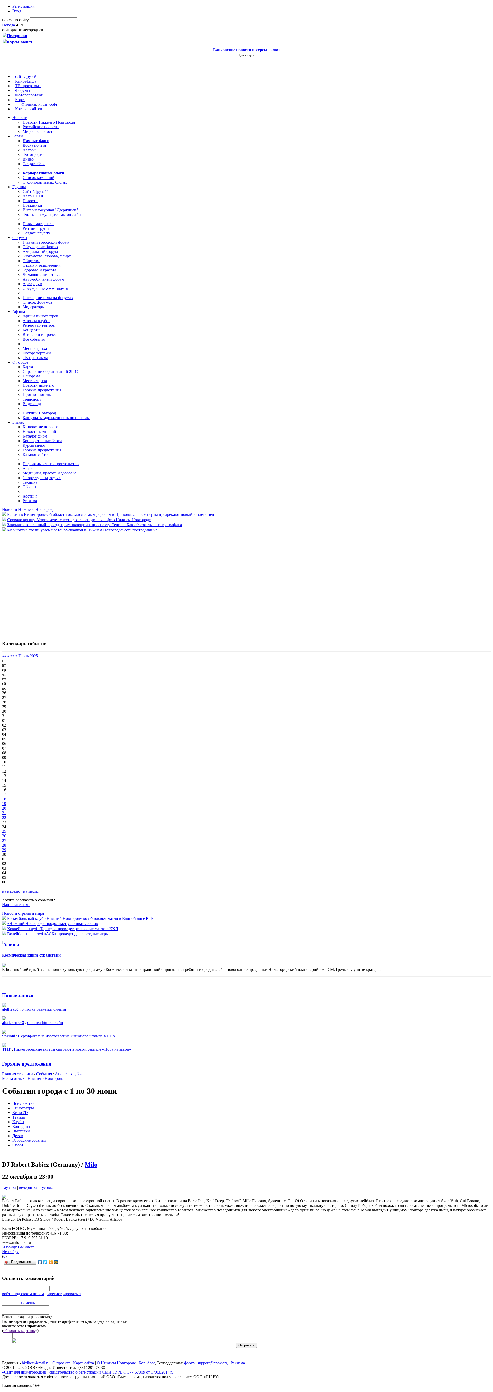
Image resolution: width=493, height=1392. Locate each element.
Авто (27, 468)
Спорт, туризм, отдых (42, 477)
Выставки (21, 1131)
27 (4, 840)
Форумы (22, 90)
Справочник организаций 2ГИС (51, 371)
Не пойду (10, 1251)
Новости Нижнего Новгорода (49, 122)
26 (4, 836)
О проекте (61, 1363)
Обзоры (29, 487)
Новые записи (17, 995)
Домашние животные (41, 274)
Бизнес (18, 422)
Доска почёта (34, 145)
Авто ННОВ (34, 196)
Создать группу (36, 233)
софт (53, 104)
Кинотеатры (23, 1108)
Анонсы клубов (36, 321)
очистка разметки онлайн (44, 1009)
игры (42, 104)
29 (4, 850)
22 (4, 817)
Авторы (29, 150)
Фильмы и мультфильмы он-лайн (52, 214)
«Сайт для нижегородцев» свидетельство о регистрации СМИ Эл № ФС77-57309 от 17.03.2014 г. (87, 1372)
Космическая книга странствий (31, 955)
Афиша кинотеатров (40, 316)
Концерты (31, 330)
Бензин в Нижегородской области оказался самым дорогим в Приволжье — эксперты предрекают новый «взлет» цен (110, 514)
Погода (8, 25)
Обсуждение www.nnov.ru (45, 288)
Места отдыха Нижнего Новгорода (33, 1078)
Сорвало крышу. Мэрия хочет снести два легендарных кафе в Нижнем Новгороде (79, 520)
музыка (9, 1187)
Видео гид (32, 404)
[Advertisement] (33, 583)
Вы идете (26, 1247)
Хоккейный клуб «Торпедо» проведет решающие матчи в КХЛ (62, 929)
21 (4, 813)
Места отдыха (35, 348)
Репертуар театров (39, 325)
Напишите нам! (16, 904)
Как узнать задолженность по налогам (56, 417)
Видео (28, 159)
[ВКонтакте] (40, 1262)
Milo (91, 1164)
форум (189, 1363)
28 (4, 845)
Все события (34, 339)
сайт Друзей (25, 76)
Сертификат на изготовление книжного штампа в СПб (66, 1036)
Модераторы (34, 307)
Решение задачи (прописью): (27, 1317)
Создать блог (34, 164)
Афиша (18, 311)
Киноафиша (25, 81)
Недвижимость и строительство (51, 464)
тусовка (47, 1187)
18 (4, 799)
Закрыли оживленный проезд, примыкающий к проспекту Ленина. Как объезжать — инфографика (94, 525)
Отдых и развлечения (41, 265)
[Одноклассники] (50, 1262)
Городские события (29, 1140)
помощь (28, 1303)
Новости (19, 117)
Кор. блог (147, 1363)
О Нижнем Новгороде (116, 1363)
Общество (31, 260)
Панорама (31, 376)
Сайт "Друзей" (36, 191)
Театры (18, 1117)
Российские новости (41, 127)
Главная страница (17, 1074)
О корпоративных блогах (45, 182)
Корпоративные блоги (42, 441)
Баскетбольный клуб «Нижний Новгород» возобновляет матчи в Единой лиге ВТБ (80, 918)
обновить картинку (20, 1330)
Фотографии (34, 154)
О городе (20, 362)
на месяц (31, 891)
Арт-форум (32, 284)
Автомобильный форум (43, 279)
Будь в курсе (246, 55)
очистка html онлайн (45, 1022)
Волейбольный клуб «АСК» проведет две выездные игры (58, 934)
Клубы (18, 1122)
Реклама (30, 501)
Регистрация (23, 6)
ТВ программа (28, 86)
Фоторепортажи (29, 95)
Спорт (17, 1145)
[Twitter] (45, 1262)
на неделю (11, 891)
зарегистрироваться (64, 1293)
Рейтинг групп (36, 228)
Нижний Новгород (39, 413)
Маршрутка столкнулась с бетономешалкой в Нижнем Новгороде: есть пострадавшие (82, 530)
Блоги (17, 136)
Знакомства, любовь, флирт (47, 256)
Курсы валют (34, 445)
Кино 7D (20, 1112)
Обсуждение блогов (40, 247)
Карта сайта (83, 1363)
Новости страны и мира (23, 913)
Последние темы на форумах (48, 297)
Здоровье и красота (39, 270)
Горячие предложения (42, 390)
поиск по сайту (15, 20)
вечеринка (28, 1187)
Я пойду (9, 1247)
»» (12, 656)
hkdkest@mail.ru (36, 1363)
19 (4, 803)
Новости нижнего (38, 385)
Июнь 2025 (28, 656)
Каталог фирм (35, 436)
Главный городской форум (46, 242)
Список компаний (38, 177)
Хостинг (30, 496)
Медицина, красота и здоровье (49, 473)
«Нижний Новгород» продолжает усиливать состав (52, 923)
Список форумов (37, 302)
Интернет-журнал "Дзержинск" (50, 210)
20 (4, 808)
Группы (19, 187)
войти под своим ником (23, 1293)
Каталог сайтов (28, 109)
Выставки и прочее (39, 334)
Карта (20, 99)
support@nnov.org (212, 1363)
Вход (16, 11)
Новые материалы (38, 224)
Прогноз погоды (37, 394)
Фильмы (28, 104)
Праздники (32, 205)
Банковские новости (40, 427)
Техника (30, 482)
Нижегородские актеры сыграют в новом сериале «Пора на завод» (72, 1049)
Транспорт (32, 399)
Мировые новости (39, 131)
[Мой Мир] (56, 1262)
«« (4, 656)
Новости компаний (39, 431)
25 (4, 831)
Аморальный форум (40, 251)
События (44, 1074)
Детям (17, 1136)
